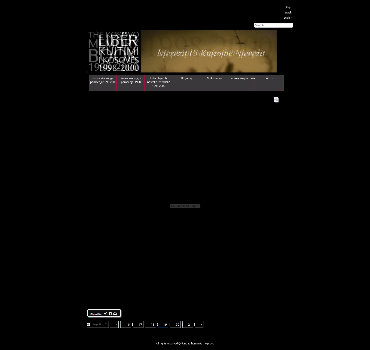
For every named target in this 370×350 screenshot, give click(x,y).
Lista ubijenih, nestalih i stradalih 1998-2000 (158, 82)
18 (153, 324)
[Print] (276, 99)
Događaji (186, 78)
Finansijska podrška (242, 78)
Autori (270, 78)
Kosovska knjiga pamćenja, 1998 (131, 80)
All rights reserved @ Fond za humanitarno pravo (185, 343)
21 (190, 324)
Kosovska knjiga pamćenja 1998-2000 (103, 80)
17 (140, 324)
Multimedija (214, 78)
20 (177, 324)
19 (165, 324)
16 (128, 324)
